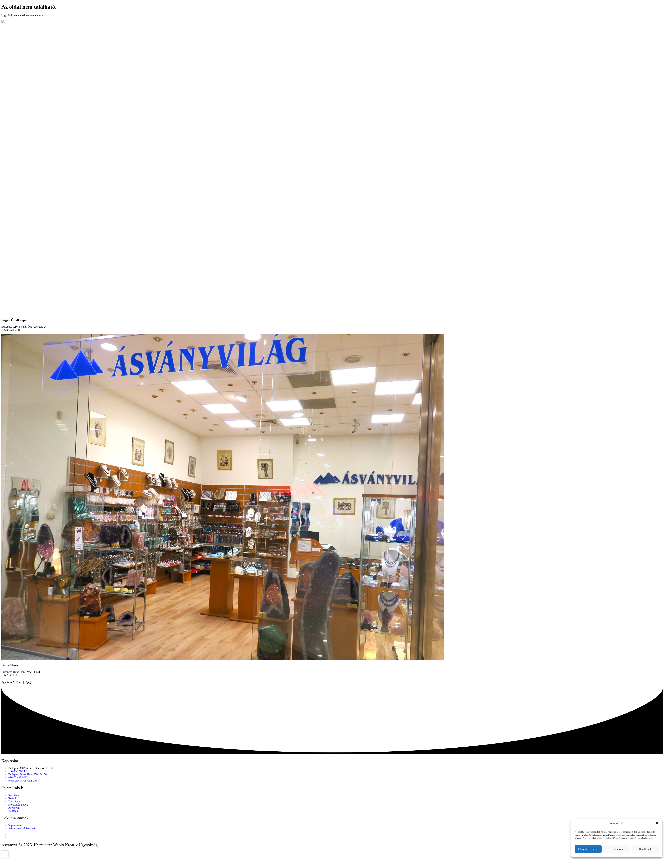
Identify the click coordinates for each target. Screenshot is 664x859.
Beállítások (645, 849)
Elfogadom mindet (588, 849)
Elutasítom (617, 849)
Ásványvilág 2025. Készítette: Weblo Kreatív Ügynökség (49, 845)
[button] (657, 823)
